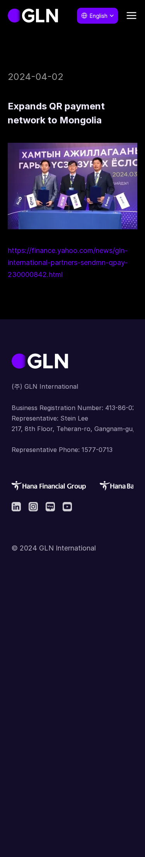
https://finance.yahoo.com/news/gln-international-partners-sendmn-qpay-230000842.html (68, 262)
